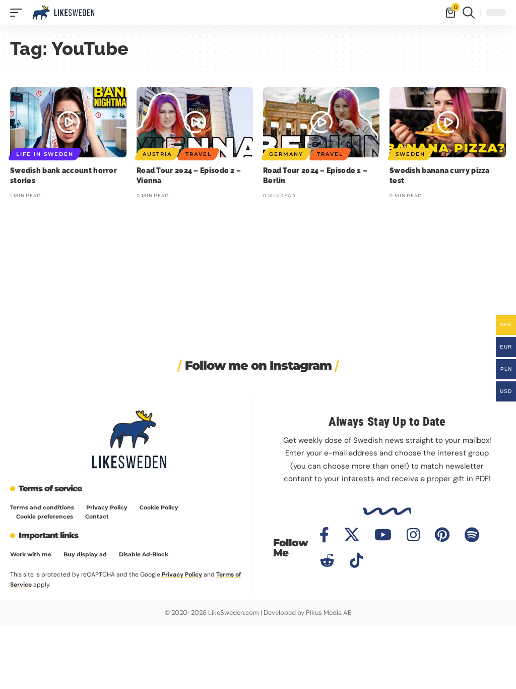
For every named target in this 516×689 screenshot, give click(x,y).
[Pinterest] (442, 535)
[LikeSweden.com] (63, 12)
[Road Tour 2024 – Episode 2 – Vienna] (195, 122)
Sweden (410, 154)
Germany (286, 154)
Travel (198, 154)
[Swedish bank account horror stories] (68, 122)
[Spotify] (472, 535)
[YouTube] (383, 535)
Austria (157, 154)
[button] (18, 12)
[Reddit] (327, 560)
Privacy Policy (182, 574)
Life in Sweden (45, 154)
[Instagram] (413, 535)
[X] (352, 535)
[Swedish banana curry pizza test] (448, 122)
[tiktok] (356, 560)
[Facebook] (324, 535)
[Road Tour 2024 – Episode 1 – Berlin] (321, 122)
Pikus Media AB (329, 612)
